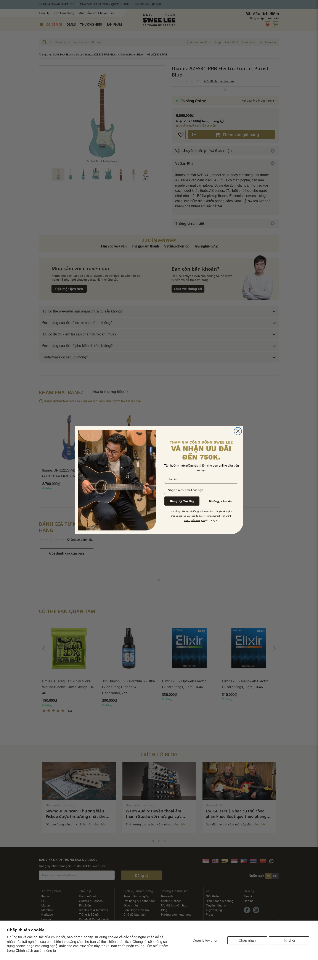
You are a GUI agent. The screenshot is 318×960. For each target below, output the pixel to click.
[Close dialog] (238, 431)
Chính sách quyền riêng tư (36, 950)
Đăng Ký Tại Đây (182, 501)
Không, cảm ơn (220, 501)
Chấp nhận (247, 940)
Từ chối (289, 940)
